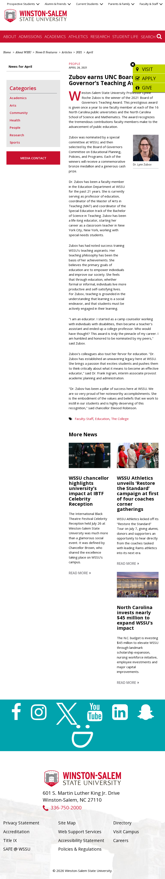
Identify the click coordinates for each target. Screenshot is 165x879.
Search (149, 36)
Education (102, 419)
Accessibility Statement (81, 840)
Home (7, 52)
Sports (15, 142)
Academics (55, 36)
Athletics (78, 36)
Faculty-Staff (84, 419)
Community (19, 112)
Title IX (10, 840)
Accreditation (16, 832)
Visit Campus (126, 832)
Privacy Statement (21, 823)
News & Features (46, 52)
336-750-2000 (66, 807)
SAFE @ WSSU (16, 849)
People (74, 64)
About (9, 36)
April (89, 52)
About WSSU (23, 52)
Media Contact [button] (33, 158)
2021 (79, 52)
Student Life (125, 36)
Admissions (30, 36)
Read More (80, 573)
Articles (67, 52)
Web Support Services (79, 832)
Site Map (67, 823)
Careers (120, 840)
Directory (122, 823)
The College (120, 419)
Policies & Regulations (80, 849)
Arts (13, 105)
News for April (20, 66)
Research (100, 36)
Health (15, 120)
